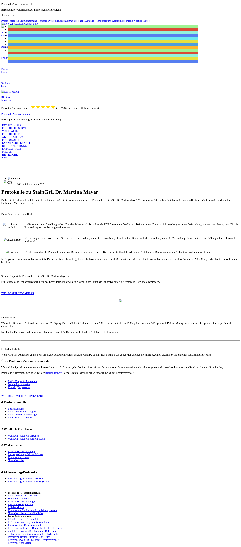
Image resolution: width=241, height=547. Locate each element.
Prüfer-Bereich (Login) (20, 417)
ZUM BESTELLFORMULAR (17, 293)
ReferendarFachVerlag (19, 542)
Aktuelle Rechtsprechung (21, 504)
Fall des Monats (16, 507)
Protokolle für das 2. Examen (23, 495)
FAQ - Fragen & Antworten (22, 381)
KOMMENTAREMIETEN (11, 150)
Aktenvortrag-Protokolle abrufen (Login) (29, 481)
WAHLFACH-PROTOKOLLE (11, 132)
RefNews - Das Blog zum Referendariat (28, 522)
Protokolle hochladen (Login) (23, 414)
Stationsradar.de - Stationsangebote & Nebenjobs (33, 534)
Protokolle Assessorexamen (15, 114)
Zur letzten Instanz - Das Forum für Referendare (33, 531)
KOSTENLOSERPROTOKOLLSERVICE (15, 126)
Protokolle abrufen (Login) (22, 411)
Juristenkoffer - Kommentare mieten (26, 525)
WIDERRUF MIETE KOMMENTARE (22, 395)
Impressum (24, 387)
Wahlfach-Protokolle (18, 498)
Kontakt (12, 387)
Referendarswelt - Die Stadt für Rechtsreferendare (34, 539)
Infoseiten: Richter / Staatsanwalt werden (29, 537)
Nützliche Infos (16, 460)
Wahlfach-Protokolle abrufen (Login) (27, 438)
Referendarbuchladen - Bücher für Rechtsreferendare (35, 528)
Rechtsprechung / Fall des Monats (25, 454)
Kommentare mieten (18, 457)
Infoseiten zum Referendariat (23, 519)
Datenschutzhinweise (19, 384)
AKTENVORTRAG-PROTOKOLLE (13, 138)
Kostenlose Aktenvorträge (21, 451)
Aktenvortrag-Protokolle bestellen (25, 478)
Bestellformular (16, 408)
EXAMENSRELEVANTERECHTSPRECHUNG (16, 144)
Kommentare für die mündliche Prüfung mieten (32, 510)
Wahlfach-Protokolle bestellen (23, 435)
